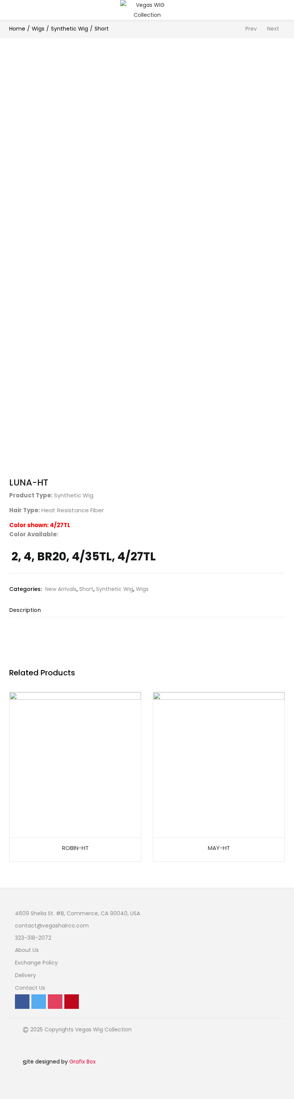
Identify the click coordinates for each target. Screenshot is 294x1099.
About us (27, 950)
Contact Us (30, 988)
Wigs (38, 28)
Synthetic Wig (69, 28)
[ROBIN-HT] (75, 764)
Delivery (25, 975)
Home (17, 28)
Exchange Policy (36, 962)
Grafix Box (82, 1061)
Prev (251, 28)
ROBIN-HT (75, 848)
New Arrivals (61, 589)
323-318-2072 (33, 938)
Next (273, 28)
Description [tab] (25, 610)
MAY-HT (219, 848)
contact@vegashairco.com (52, 925)
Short (102, 28)
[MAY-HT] (218, 764)
